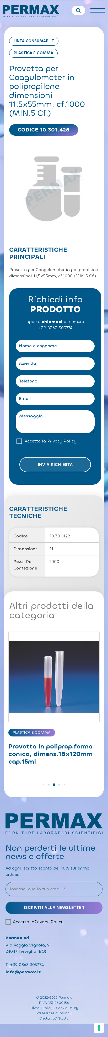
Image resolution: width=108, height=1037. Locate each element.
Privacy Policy (61, 441)
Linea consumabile (34, 41)
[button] (43, 784)
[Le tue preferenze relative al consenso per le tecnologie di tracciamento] (99, 1028)
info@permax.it (23, 972)
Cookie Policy (67, 1008)
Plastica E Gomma (33, 53)
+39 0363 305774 (55, 328)
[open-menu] (97, 10)
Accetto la (50, 441)
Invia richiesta (55, 464)
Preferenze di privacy (54, 1013)
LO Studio (61, 1018)
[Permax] (31, 11)
